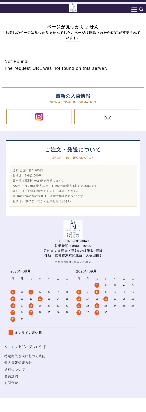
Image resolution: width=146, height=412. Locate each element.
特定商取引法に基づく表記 (25, 356)
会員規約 (11, 376)
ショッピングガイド (25, 346)
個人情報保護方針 (18, 363)
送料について (14, 369)
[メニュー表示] (134, 9)
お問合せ (11, 383)
